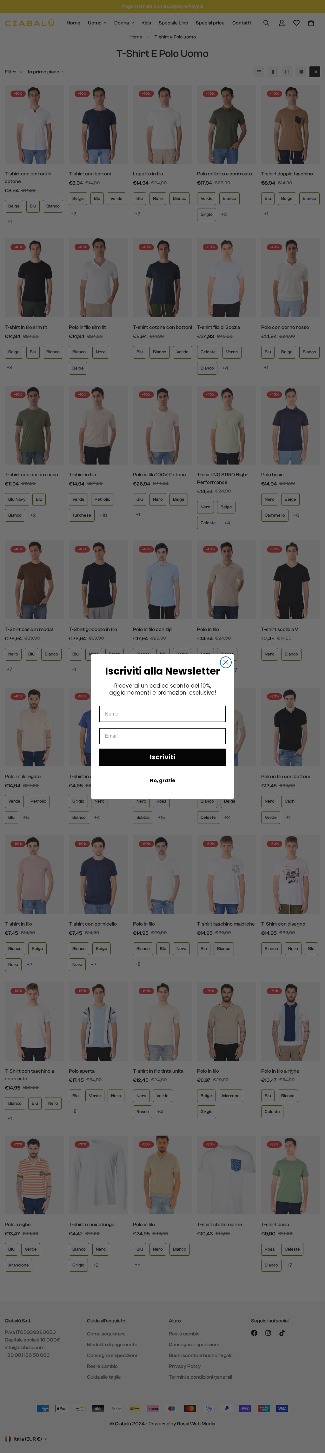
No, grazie (162, 780)
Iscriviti (162, 757)
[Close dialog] (225, 662)
